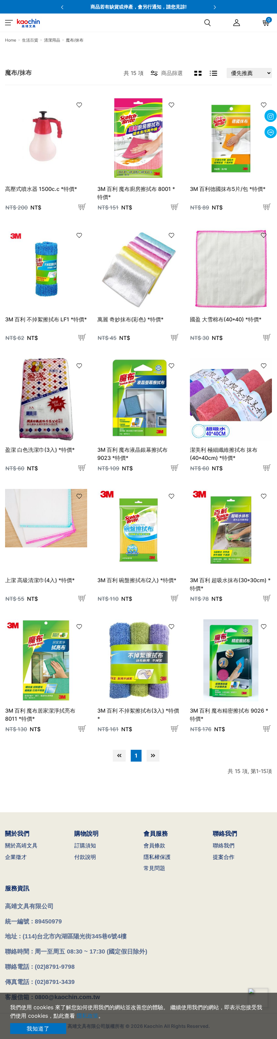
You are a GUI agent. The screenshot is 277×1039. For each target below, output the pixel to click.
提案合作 (223, 857)
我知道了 (38, 1028)
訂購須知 (85, 845)
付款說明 (85, 857)
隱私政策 (87, 1015)
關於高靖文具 (21, 845)
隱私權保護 (157, 857)
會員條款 (154, 845)
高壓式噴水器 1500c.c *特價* (41, 188)
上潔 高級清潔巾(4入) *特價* (40, 580)
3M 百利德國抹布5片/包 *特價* (228, 188)
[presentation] (62, 7)
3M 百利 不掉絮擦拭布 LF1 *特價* (46, 319)
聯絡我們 (223, 845)
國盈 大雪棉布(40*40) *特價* (225, 319)
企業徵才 (16, 857)
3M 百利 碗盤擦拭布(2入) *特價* (136, 580)
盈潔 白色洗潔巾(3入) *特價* (40, 449)
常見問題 (154, 868)
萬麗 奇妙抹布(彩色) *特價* (130, 319)
